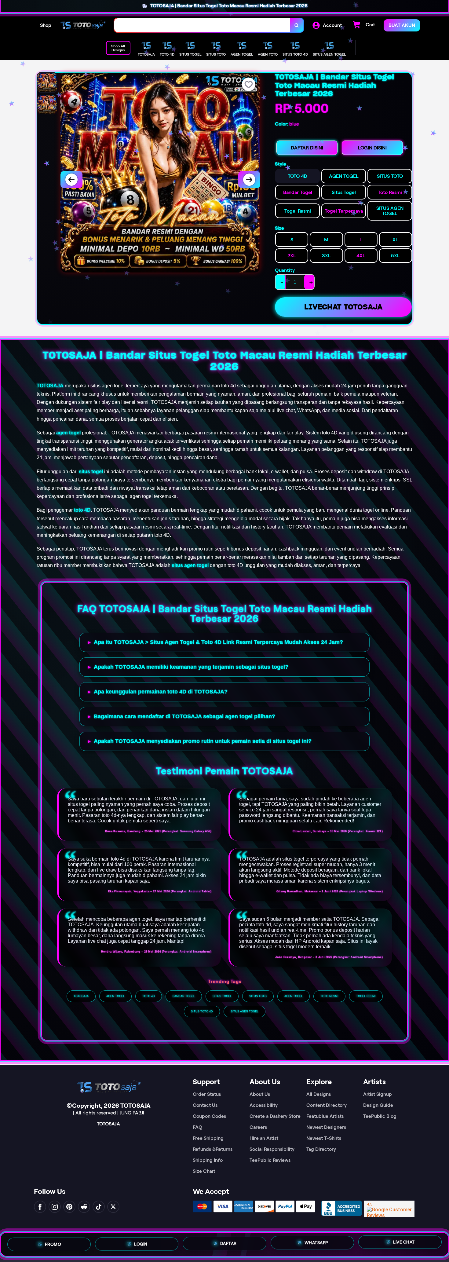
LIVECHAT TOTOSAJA (343, 307)
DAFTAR (228, 1243)
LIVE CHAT (404, 1244)
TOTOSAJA (50, 385)
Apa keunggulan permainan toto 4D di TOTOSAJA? (161, 692)
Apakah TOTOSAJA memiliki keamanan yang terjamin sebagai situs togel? (191, 667)
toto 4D (82, 510)
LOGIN (141, 1242)
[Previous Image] (71, 179)
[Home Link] (83, 25)
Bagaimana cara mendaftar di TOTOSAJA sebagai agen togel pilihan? (184, 716)
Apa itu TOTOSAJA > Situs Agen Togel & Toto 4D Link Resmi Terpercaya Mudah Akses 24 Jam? (218, 642)
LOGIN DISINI (372, 147)
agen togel (68, 432)
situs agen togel (190, 565)
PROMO (53, 1241)
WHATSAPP (316, 1243)
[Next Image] (249, 179)
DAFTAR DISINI (307, 147)
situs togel (91, 471)
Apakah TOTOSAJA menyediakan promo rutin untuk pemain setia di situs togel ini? (203, 741)
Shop (45, 25)
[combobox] (202, 25)
